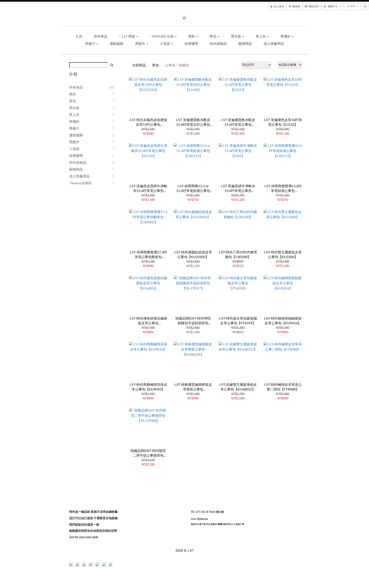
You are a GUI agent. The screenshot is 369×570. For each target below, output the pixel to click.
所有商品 (100, 36)
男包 (213, 36)
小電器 (165, 43)
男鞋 (192, 36)
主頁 (78, 36)
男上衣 (261, 36)
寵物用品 (245, 43)
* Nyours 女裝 (162, 36)
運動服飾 (116, 43)
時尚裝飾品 (218, 43)
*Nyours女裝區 (80, 183)
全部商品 (139, 65)
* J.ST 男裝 (127, 36)
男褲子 (90, 43)
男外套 (236, 36)
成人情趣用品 (274, 43)
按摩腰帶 (191, 43)
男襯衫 (285, 36)
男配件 (140, 43)
